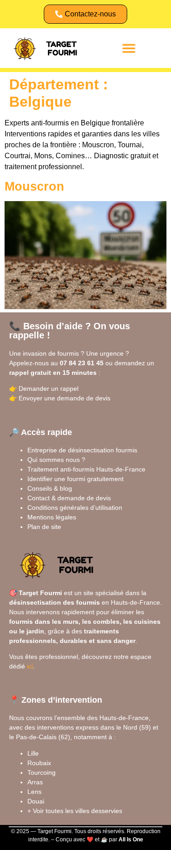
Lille (33, 753)
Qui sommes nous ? (56, 459)
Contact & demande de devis (69, 498)
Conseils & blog (49, 488)
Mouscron (34, 186)
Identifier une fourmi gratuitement (75, 478)
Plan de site (44, 526)
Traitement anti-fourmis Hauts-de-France (86, 469)
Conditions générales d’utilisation (74, 507)
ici (30, 666)
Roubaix (39, 763)
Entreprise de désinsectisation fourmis (82, 450)
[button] (129, 48)
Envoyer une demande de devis (64, 398)
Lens (34, 791)
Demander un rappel (48, 388)
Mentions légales (51, 517)
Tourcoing (41, 772)
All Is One (131, 839)
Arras (35, 782)
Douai (35, 801)
